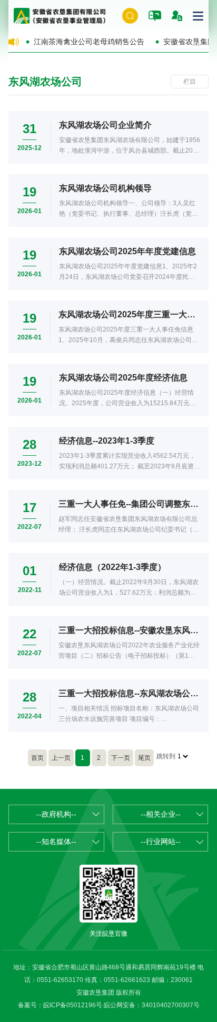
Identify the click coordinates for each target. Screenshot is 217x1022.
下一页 (120, 758)
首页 (37, 758)
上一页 (61, 758)
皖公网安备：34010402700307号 (152, 1005)
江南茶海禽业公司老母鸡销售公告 (89, 41)
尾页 (144, 758)
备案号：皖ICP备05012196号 (60, 1005)
